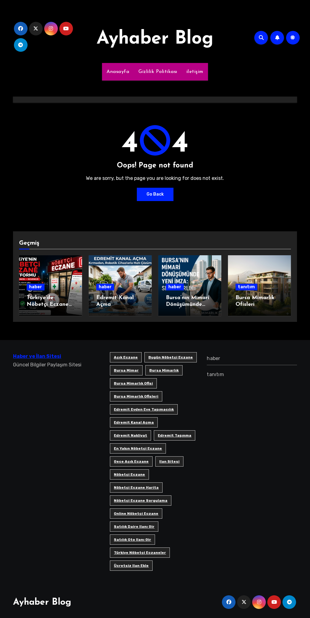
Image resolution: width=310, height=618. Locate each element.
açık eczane (126, 357)
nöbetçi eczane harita (136, 487)
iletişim (194, 71)
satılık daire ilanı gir (134, 526)
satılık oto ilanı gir (132, 539)
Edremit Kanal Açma (134, 422)
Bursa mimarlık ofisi (133, 383)
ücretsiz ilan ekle (131, 565)
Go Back (155, 194)
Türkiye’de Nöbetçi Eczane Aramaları (47, 304)
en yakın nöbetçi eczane (138, 448)
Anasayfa (118, 71)
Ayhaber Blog (155, 39)
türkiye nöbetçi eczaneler (140, 552)
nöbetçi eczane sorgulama (140, 500)
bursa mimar (126, 370)
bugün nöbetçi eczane (170, 357)
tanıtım (246, 286)
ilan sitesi (169, 461)
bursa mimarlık (164, 370)
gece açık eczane (131, 461)
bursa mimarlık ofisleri (136, 396)
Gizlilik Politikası (157, 71)
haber (35, 286)
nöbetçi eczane (129, 474)
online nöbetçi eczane (136, 513)
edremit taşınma (174, 435)
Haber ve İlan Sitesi (37, 356)
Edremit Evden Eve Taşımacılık (144, 409)
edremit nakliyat (130, 435)
